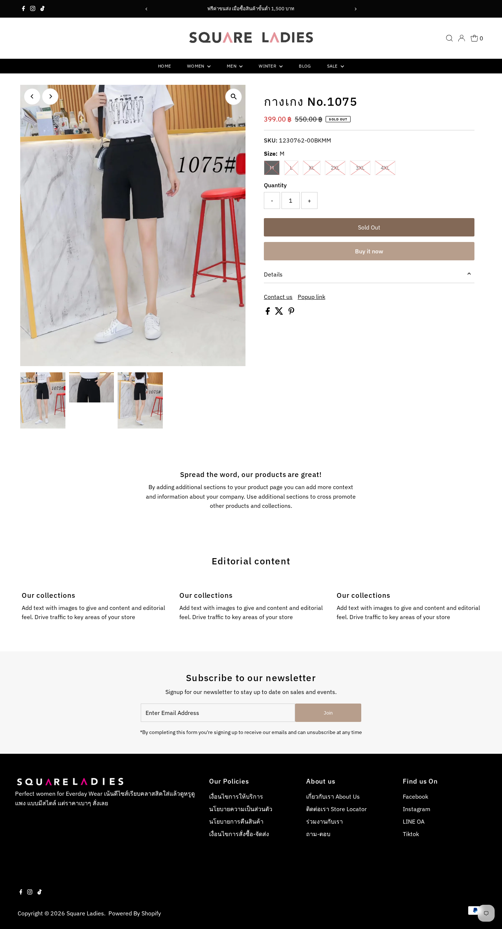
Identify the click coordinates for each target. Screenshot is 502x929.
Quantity (275, 185)
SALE (333, 66)
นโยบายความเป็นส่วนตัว (240, 809)
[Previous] (147, 9)
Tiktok (411, 834)
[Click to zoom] (233, 96)
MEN (232, 66)
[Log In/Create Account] (461, 38)
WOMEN (196, 66)
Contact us (278, 297)
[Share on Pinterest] (291, 312)
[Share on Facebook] (268, 312)
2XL (338, 167)
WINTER (268, 66)
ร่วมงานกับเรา (324, 821)
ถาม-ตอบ (318, 834)
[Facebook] (23, 9)
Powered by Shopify (134, 913)
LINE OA (413, 821)
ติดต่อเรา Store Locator (336, 809)
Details (273, 274)
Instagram (416, 809)
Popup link (311, 297)
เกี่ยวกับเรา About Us (333, 796)
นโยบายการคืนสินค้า (236, 821)
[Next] (355, 9)
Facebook (415, 796)
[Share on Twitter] (280, 312)
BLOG (305, 66)
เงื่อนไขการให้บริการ (236, 796)
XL (314, 167)
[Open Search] (449, 38)
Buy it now (369, 251)
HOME (164, 66)
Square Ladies (85, 913)
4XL (388, 167)
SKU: (270, 140)
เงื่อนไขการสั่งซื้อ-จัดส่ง (239, 834)
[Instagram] (32, 9)
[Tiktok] (42, 9)
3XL (363, 167)
